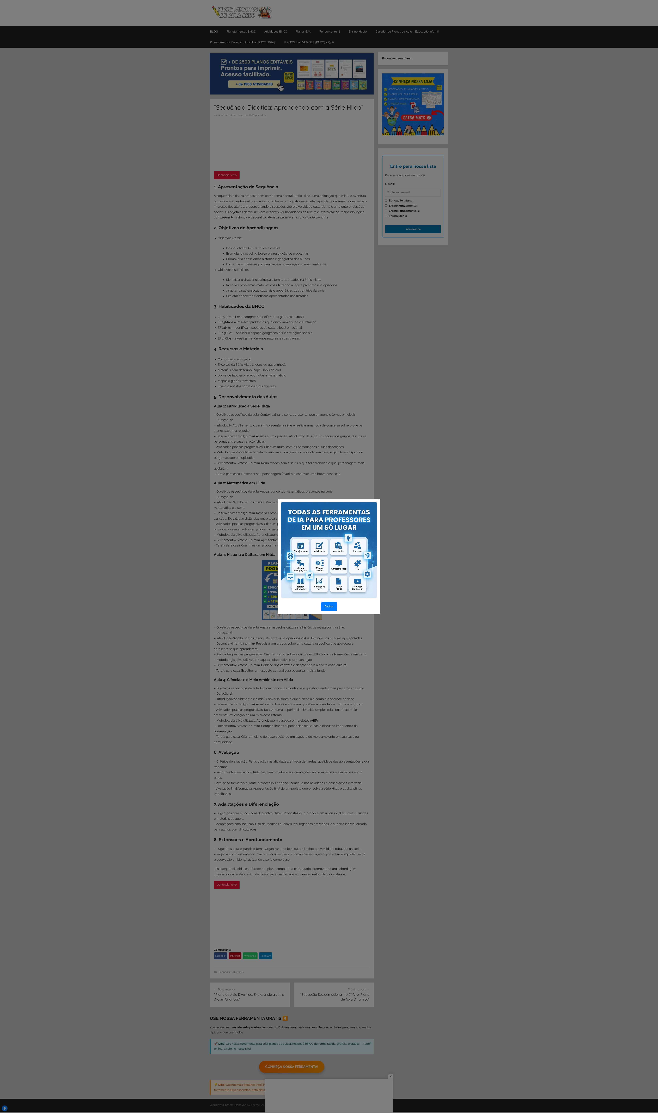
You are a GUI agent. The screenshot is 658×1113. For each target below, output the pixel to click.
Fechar (329, 606)
